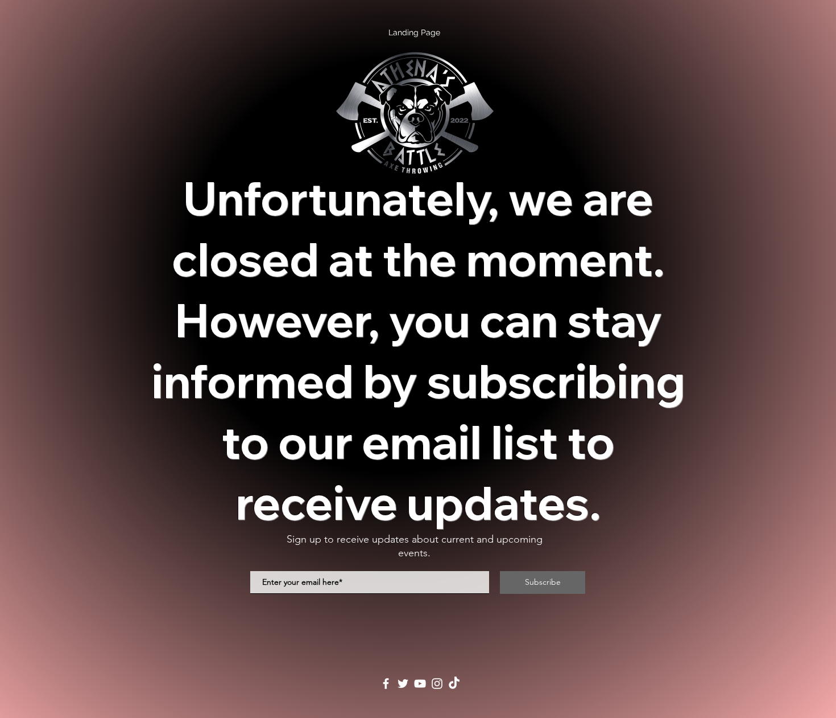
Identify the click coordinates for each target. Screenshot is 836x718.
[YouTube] (420, 683)
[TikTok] (454, 683)
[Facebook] (386, 683)
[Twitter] (403, 683)
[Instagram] (437, 683)
